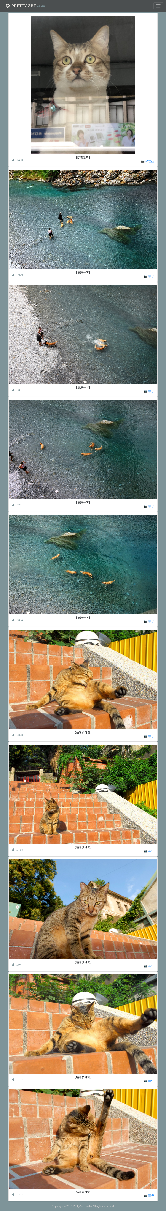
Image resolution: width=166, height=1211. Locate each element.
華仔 (151, 276)
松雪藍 (149, 161)
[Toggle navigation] (158, 5)
